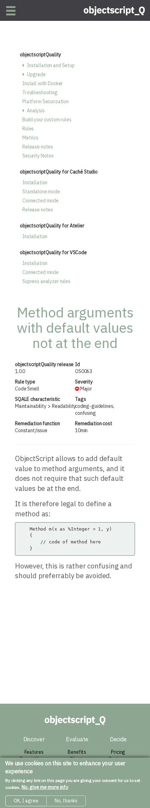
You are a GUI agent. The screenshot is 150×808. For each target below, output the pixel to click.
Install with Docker (42, 83)
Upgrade (36, 74)
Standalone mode (41, 191)
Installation (34, 182)
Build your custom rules (47, 119)
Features (34, 752)
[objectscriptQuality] (114, 10)
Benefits (77, 752)
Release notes (37, 147)
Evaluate (77, 739)
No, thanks (66, 801)
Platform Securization (45, 101)
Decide (118, 739)
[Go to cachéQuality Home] (75, 720)
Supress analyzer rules (46, 281)
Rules (28, 129)
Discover (34, 739)
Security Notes (38, 156)
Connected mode (40, 200)
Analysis (36, 110)
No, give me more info (45, 787)
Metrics (30, 138)
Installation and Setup (51, 65)
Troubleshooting (40, 92)
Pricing (118, 752)
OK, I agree (26, 801)
